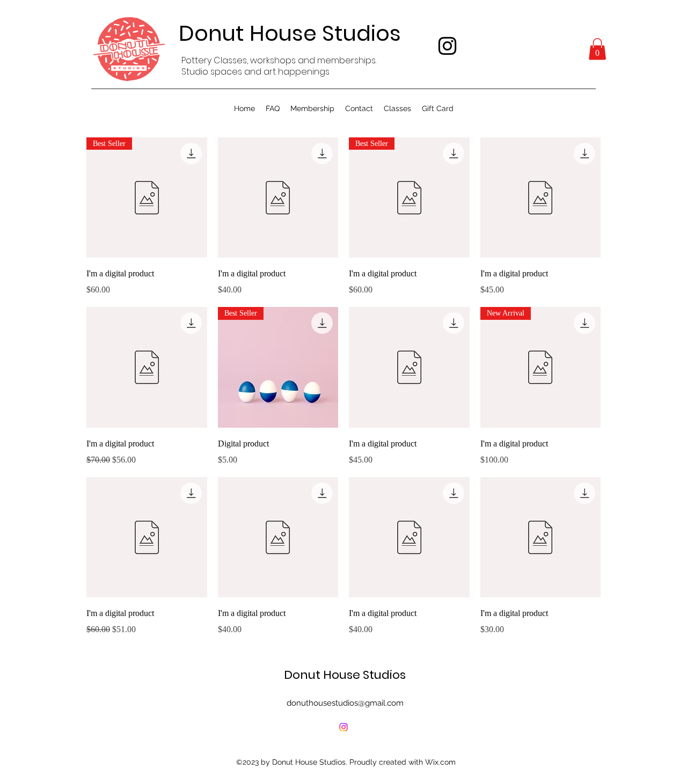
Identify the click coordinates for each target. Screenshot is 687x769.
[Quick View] (278, 197)
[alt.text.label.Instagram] (447, 46)
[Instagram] (343, 727)
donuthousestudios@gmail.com (345, 703)
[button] (597, 49)
